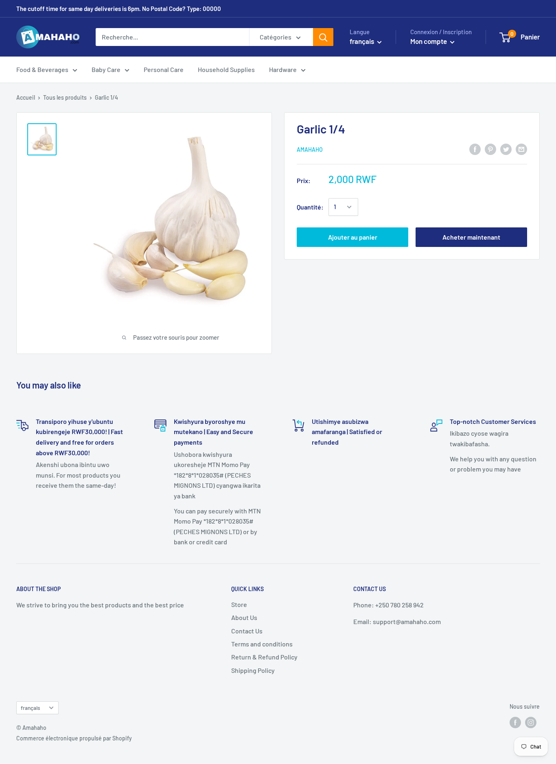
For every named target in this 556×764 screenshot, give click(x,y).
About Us (244, 617)
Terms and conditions (262, 644)
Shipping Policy (253, 670)
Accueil (25, 97)
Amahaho (310, 149)
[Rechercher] (323, 37)
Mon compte (429, 41)
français (30, 707)
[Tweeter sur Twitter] (506, 148)
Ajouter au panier (352, 237)
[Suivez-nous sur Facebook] (515, 722)
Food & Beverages (42, 69)
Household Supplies (226, 69)
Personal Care (164, 69)
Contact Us (247, 631)
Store (239, 604)
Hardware (283, 69)
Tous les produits (65, 97)
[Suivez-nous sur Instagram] (530, 722)
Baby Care (106, 69)
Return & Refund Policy (264, 657)
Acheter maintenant (471, 237)
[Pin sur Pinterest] (490, 148)
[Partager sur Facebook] (475, 148)
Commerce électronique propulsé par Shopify (74, 738)
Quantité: (310, 207)
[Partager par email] (521, 148)
